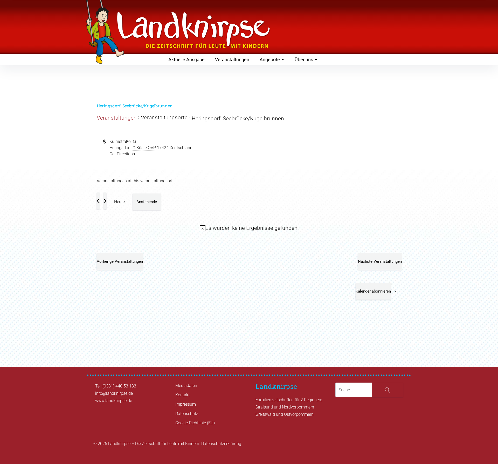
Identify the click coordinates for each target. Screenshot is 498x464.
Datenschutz (186, 413)
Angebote (270, 59)
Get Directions (122, 153)
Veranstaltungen (232, 59)
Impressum (185, 404)
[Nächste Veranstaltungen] (104, 200)
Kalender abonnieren (373, 291)
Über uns (304, 59)
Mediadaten (186, 385)
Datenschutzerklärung (221, 443)
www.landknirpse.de (113, 400)
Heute (119, 201)
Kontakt (182, 394)
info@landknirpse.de (114, 393)
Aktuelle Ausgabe (186, 59)
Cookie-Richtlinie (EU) (195, 422)
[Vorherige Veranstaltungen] (98, 200)
